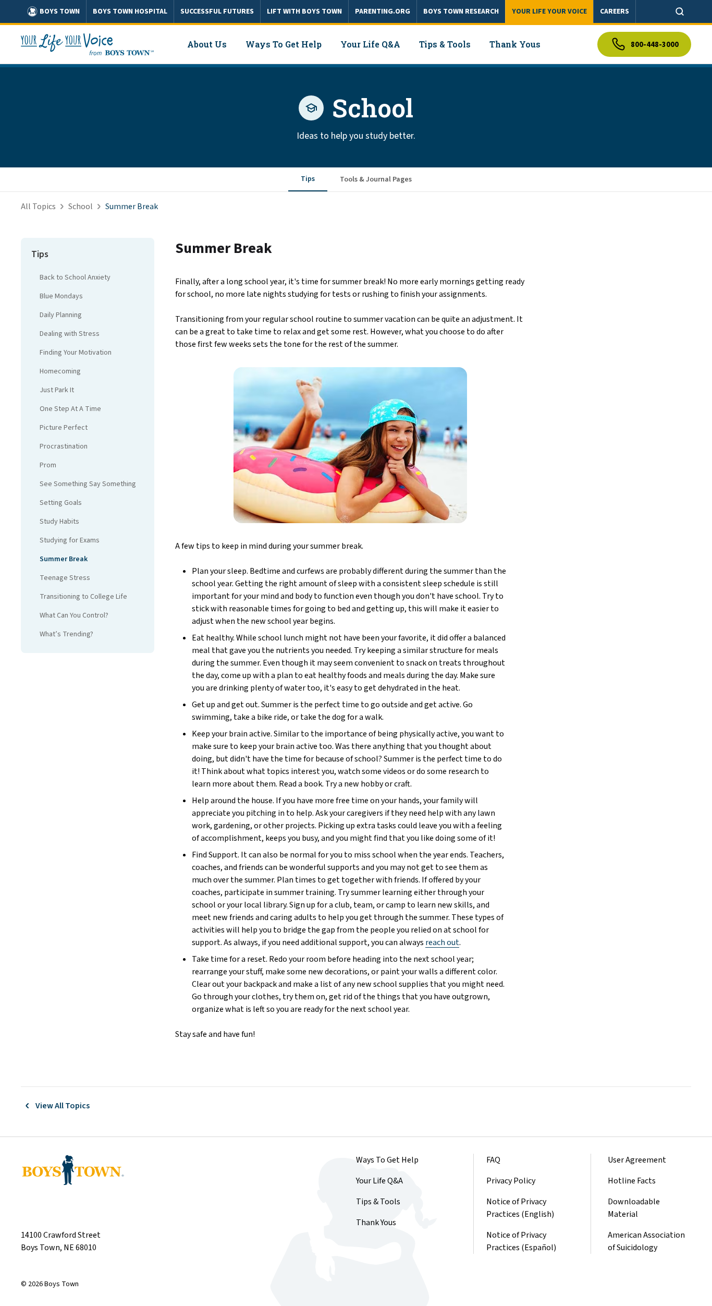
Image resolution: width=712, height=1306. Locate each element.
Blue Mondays (61, 296)
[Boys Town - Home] (87, 44)
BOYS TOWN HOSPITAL (130, 11)
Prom (48, 465)
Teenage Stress (65, 578)
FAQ (493, 1160)
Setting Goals (61, 503)
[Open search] (679, 11)
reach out (442, 942)
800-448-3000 (655, 44)
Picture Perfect (64, 427)
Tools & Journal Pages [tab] (376, 179)
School (80, 206)
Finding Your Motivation (76, 352)
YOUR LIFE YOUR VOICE (549, 11)
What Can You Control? (74, 615)
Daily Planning (61, 315)
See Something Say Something (88, 484)
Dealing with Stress (70, 334)
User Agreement (637, 1160)
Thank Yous (376, 1222)
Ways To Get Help (387, 1160)
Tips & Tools (378, 1201)
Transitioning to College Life (83, 596)
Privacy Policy (510, 1181)
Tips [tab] (308, 179)
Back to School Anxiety (75, 277)
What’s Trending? (66, 634)
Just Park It (57, 390)
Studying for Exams (70, 540)
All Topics (38, 206)
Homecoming (60, 371)
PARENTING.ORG (382, 11)
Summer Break (64, 559)
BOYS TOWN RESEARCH (461, 11)
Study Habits (59, 521)
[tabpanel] (433, 639)
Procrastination (64, 446)
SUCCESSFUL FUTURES (217, 11)
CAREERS (614, 11)
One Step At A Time (70, 409)
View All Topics (62, 1105)
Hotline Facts (632, 1181)
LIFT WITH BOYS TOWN (304, 11)
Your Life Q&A (379, 1181)
